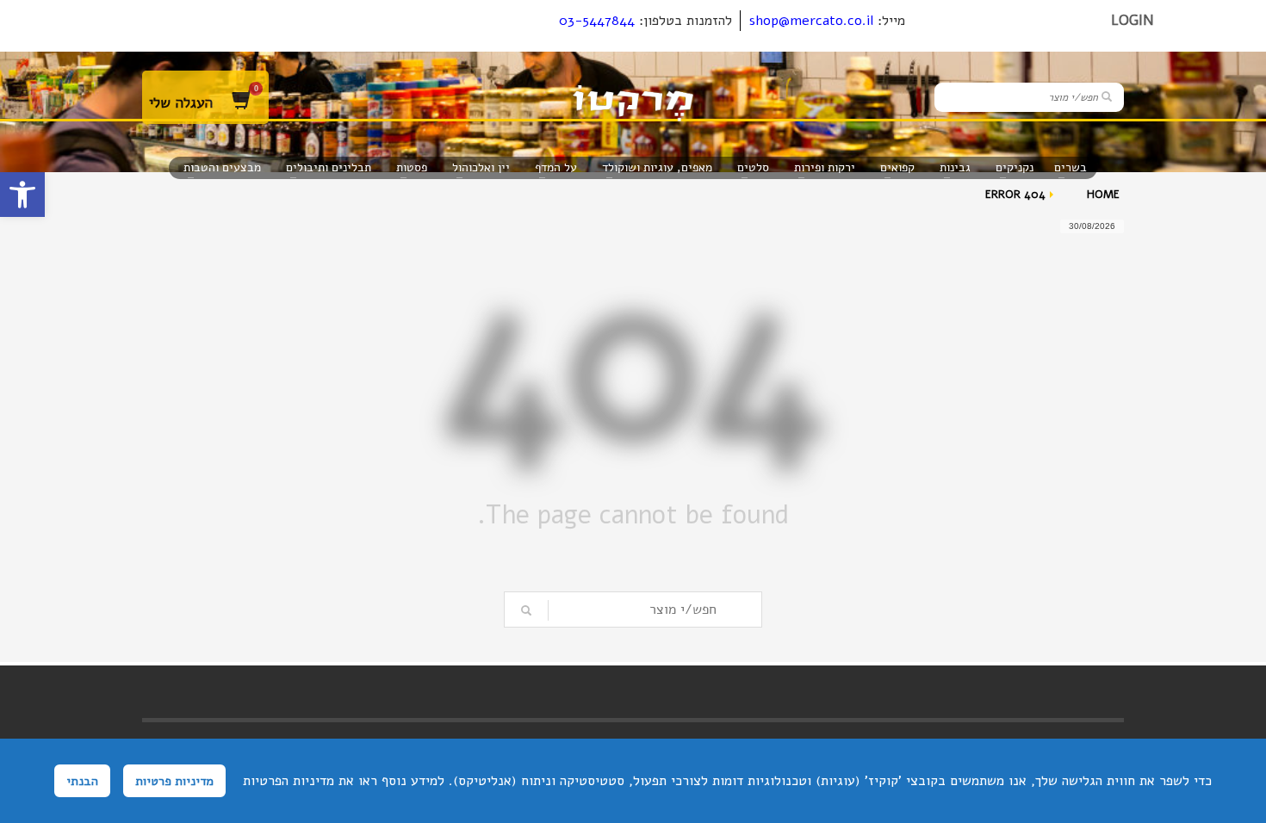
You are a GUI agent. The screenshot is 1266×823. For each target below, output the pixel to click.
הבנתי (82, 780)
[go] (1106, 96)
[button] (22, 194)
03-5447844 (597, 20)
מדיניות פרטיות (174, 780)
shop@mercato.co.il (811, 20)
